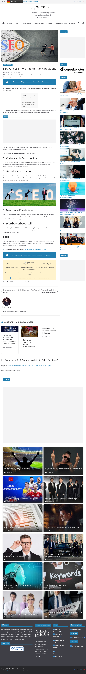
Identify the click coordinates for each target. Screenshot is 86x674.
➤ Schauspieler (39, 23)
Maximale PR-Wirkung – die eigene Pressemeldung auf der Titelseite (63, 613)
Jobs (9, 74)
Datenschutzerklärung (59, 654)
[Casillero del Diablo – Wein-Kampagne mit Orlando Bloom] (63, 518)
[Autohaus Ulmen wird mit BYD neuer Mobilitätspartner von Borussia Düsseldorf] (63, 547)
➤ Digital (49, 23)
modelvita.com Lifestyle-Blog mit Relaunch (49, 330)
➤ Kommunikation (61, 23)
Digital (5, 74)
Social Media (23, 77)
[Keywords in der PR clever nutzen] (63, 576)
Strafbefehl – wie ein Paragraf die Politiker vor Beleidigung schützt (63, 469)
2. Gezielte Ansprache (28, 100)
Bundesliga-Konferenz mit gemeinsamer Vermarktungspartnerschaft (16, 469)
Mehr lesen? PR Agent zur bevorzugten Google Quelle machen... (31, 82)
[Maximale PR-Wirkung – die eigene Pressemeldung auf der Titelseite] (63, 605)
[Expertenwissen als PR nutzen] (22, 547)
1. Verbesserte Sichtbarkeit (29, 98)
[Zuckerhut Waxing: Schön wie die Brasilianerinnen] (29, 327)
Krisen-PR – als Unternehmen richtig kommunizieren (20, 614)
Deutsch (13, 1)
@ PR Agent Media (77, 638)
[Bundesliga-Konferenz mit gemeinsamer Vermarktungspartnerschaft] (22, 461)
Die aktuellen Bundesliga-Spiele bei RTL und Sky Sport (21, 499)
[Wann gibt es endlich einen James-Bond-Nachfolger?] (63, 489)
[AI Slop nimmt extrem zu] (22, 518)
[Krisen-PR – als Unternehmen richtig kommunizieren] (22, 605)
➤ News (9, 23)
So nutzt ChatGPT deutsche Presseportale (17, 585)
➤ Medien (17, 23)
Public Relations (15, 77)
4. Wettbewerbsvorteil (28, 104)
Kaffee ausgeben (77, 629)
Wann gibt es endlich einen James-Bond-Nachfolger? (61, 499)
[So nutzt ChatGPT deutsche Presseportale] (22, 576)
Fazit (23, 106)
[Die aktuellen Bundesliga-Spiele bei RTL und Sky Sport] (22, 489)
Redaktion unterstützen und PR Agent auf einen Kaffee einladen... (30, 278)
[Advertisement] (29, 131)
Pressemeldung (44, 74)
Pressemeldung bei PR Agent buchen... (36, 249)
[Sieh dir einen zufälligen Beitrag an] (83, 23)
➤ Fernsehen (27, 23)
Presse (37, 74)
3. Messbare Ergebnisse (28, 102)
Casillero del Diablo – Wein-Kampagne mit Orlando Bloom (63, 527)
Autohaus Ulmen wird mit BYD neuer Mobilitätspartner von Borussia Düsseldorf (62, 556)
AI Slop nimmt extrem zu (12, 527)
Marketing (21, 74)
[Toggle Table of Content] (34, 95)
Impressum (58, 656)
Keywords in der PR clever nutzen (55, 585)
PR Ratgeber (32, 74)
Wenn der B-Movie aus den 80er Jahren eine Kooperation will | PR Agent (29, 365)
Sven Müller (7, 72)
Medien (27, 74)
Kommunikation (14, 74)
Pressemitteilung (7, 77)
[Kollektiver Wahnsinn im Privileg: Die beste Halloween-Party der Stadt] (9, 327)
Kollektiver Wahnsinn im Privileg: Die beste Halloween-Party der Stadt (10, 339)
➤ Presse (72, 23)
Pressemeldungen (8, 64)
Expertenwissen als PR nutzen (13, 557)
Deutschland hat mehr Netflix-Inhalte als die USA (16, 291)
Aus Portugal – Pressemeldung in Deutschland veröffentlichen (43, 291)
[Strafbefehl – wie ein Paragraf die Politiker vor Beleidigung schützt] (63, 461)
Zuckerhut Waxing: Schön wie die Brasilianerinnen (29, 343)
